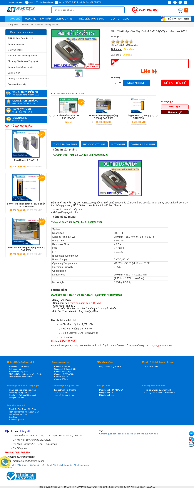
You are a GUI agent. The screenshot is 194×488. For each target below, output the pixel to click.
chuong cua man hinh (147, 433)
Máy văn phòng (15, 50)
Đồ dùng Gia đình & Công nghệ (23, 61)
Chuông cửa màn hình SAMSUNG (159, 392)
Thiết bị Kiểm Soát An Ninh (20, 38)
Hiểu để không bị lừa (91, 19)
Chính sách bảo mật (62, 465)
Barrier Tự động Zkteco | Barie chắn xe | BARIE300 (26, 205)
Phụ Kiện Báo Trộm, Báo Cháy (22, 409)
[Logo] (28, 10)
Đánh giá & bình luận (143, 144)
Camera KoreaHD (62, 366)
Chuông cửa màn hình (18, 78)
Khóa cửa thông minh (18, 371)
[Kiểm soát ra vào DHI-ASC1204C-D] (68, 105)
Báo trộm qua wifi (16, 419)
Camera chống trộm (63, 371)
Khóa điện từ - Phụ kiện (19, 366)
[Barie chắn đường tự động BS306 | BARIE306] (26, 231)
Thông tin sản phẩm (65, 144)
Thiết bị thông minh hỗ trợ (20, 377)
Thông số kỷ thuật (94, 144)
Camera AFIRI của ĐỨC (64, 369)
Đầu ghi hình (14, 73)
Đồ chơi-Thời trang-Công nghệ (22, 395)
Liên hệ (115, 19)
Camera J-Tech (61, 379)
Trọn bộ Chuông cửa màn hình (157, 390)
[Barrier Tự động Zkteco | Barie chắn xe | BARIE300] (26, 187)
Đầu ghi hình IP (106, 392)
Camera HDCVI (61, 377)
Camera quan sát (16, 44)
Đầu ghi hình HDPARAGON (111, 390)
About (127, 19)
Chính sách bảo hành (40, 465)
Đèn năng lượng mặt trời (20, 392)
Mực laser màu (151, 366)
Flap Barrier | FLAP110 (26, 160)
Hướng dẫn (118, 144)
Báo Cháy (13, 417)
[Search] (120, 10)
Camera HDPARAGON (64, 374)
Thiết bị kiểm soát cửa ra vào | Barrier (25, 374)
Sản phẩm (45, 19)
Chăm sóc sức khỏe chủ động (22, 390)
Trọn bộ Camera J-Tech (64, 395)
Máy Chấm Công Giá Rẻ (110, 366)
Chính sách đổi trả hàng (16, 465)
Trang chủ (14, 19)
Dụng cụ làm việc (16, 397)
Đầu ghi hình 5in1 (107, 395)
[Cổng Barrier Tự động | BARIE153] (138, 105)
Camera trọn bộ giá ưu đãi (20, 67)
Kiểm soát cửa (15, 369)
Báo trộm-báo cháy (17, 84)
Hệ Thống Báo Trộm (18, 414)
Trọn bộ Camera (61, 392)
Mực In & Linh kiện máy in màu (22, 55)
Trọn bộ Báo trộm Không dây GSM (24, 412)
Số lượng (115, 77)
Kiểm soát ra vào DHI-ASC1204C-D (68, 117)
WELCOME (30, 19)
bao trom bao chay (127, 433)
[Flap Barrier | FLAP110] (26, 144)
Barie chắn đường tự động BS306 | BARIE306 (26, 249)
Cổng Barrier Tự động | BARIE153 (138, 117)
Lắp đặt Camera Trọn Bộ (65, 390)
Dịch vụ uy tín (64, 19)
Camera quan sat (107, 433)
